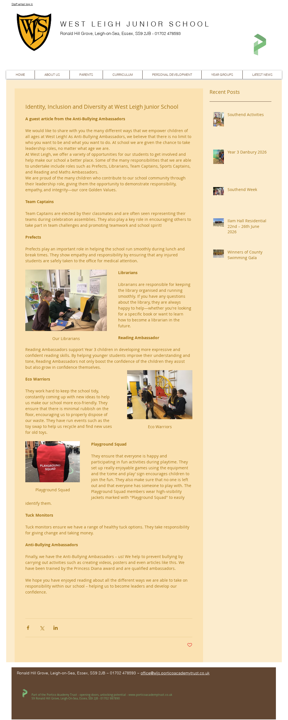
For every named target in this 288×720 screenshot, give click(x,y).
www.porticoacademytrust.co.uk (150, 695)
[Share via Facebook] (28, 627)
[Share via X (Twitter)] (41, 627)
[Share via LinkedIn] (55, 627)
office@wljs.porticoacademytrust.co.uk (175, 672)
